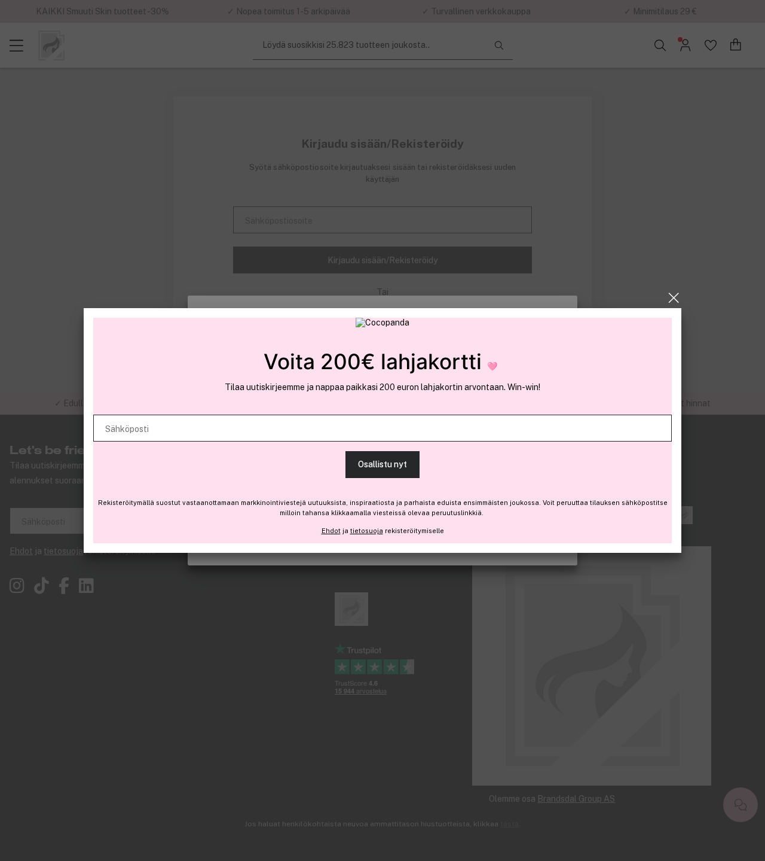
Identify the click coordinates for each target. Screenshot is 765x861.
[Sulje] (673, 298)
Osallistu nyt (382, 464)
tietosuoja (366, 530)
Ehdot (331, 530)
